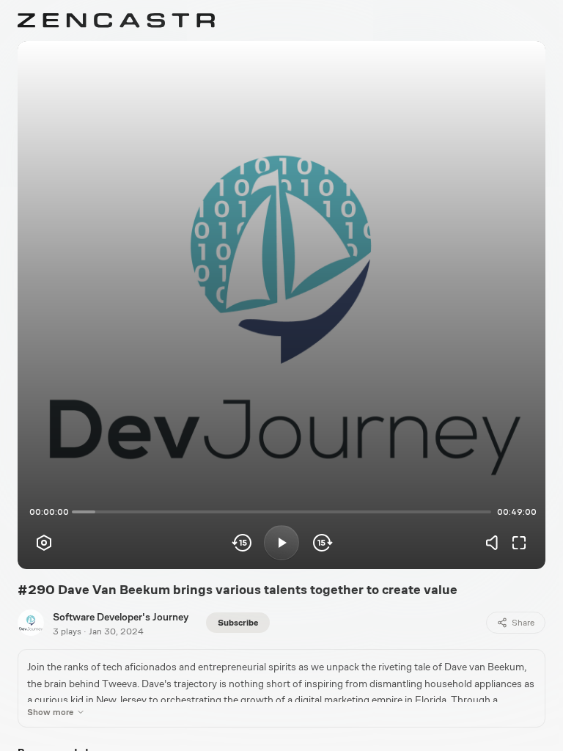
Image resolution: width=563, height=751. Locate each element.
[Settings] (44, 542)
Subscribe (238, 623)
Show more (50, 712)
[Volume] (495, 542)
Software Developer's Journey (120, 617)
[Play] (281, 542)
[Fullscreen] (519, 542)
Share (523, 623)
